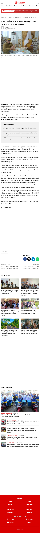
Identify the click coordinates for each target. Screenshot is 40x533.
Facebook (11, 519)
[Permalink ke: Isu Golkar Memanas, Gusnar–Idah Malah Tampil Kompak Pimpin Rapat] (10, 283)
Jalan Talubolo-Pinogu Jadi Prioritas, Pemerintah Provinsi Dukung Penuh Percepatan (9, 332)
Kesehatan (10, 512)
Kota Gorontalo (11, 443)
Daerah (10, 504)
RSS (30, 522)
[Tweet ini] (29, 259)
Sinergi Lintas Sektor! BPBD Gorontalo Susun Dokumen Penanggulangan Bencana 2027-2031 (29, 292)
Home (10, 501)
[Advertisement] (20, 81)
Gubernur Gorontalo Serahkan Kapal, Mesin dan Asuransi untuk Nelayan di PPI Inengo (19, 415)
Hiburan (29, 512)
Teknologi (10, 510)
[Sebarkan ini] (25, 259)
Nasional (14, 427)
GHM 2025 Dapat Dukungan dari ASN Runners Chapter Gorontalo (9, 266)
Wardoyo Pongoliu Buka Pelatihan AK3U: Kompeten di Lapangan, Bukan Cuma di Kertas (10, 312)
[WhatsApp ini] (37, 259)
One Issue (29, 504)
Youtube (11, 522)
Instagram (30, 519)
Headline (14, 420)
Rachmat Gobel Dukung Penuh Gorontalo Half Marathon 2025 (31, 266)
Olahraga (29, 510)
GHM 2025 (4, 252)
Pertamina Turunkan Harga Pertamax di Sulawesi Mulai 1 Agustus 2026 (23, 422)
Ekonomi (9, 420)
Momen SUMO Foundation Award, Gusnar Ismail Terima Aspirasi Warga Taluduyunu (29, 331)
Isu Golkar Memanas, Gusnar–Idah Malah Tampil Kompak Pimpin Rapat (10, 291)
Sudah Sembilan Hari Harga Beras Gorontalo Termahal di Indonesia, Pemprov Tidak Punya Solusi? (21, 430)
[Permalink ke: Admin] (2, 28)
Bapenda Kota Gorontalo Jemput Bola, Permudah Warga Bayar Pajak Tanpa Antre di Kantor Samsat (23, 445)
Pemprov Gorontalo (6, 413)
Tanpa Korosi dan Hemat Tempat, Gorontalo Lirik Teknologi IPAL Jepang (28, 311)
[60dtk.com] (20, 2)
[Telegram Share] (33, 259)
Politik (29, 507)
